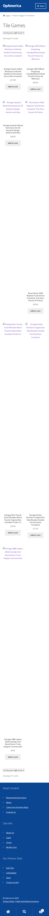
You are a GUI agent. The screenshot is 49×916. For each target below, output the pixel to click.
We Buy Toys (11, 847)
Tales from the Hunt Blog (17, 807)
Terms (9, 842)
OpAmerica (12, 5)
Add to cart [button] (13, 86)
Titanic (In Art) (12, 882)
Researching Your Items (16, 797)
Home (8, 15)
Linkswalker (11, 873)
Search (24, 911)
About (8, 802)
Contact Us (11, 812)
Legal (8, 837)
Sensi (8, 877)
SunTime (10, 868)
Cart (38, 909)
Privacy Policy (9, 901)
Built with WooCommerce (27, 901)
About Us (10, 832)
